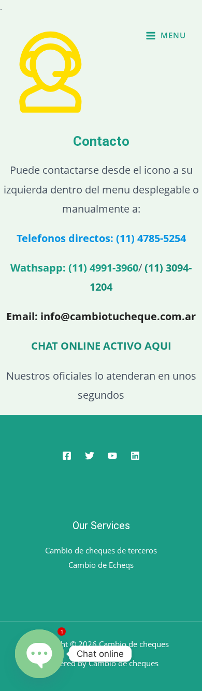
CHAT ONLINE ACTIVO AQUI (101, 346)
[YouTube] (112, 455)
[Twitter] (89, 455)
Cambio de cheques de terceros (101, 550)
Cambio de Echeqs (101, 565)
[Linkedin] (135, 455)
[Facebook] (66, 455)
